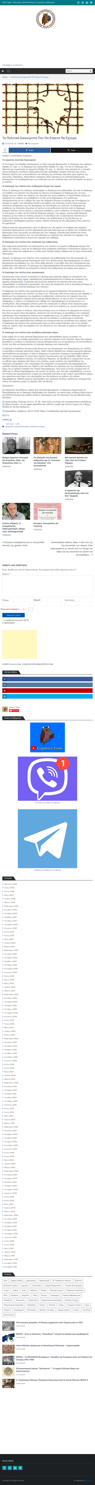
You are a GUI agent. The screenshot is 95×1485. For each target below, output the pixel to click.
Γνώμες (6, 1290)
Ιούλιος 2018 (9, 1241)
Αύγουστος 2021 (10, 1105)
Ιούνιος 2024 (9, 980)
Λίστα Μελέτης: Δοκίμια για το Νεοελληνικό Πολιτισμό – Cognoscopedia (48, 1346)
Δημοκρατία (9, 427)
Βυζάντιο (78, 1281)
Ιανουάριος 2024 (10, 998)
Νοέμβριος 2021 (10, 1094)
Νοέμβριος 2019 (10, 1182)
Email (37, 600)
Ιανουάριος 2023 (10, 1042)
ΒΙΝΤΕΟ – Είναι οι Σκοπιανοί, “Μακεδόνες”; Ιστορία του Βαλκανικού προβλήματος (52, 1334)
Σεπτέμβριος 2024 (11, 969)
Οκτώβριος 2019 (10, 1186)
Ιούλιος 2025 (9, 932)
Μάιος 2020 (9, 1160)
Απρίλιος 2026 (9, 899)
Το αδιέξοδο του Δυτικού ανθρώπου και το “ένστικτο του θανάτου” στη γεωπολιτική (47, 461)
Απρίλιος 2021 (9, 1119)
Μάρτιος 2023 (9, 1035)
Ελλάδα (43, 1290)
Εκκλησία (33, 1290)
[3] (21, 282)
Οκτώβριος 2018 (10, 1230)
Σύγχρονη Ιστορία (74, 1305)
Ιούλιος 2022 (9, 1064)
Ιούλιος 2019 (9, 1197)
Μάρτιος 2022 (9, 1079)
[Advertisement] (45, 46)
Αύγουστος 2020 (10, 1149)
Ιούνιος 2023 (9, 1024)
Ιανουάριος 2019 (10, 1219)
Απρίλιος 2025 (9, 943)
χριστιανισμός (9, 1315)
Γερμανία (24, 1286)
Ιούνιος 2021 (9, 1112)
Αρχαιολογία (31, 1281)
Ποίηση (42, 1305)
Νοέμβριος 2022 (10, 1050)
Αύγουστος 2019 (10, 1193)
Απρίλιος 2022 (9, 1075)
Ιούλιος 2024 (9, 976)
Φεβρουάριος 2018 (11, 1259)
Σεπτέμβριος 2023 (11, 1013)
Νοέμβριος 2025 (10, 917)
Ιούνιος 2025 (9, 935)
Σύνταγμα (41, 427)
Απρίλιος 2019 (9, 1208)
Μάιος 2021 (8, 1116)
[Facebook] (78, 2)
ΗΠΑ (5, 1295)
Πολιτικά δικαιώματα (22, 427)
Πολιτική (34, 427)
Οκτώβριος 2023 (10, 1009)
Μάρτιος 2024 (9, 991)
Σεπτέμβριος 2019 (11, 1189)
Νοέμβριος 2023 (10, 1005)
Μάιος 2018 (8, 1248)
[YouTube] (86, 2)
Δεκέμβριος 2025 (10, 913)
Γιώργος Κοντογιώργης (73, 1286)
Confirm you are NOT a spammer (15, 621)
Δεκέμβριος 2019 (10, 1178)
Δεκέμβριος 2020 (10, 1134)
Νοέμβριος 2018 (10, 1226)
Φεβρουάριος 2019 (11, 1215)
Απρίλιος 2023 (9, 1031)
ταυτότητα (86, 1310)
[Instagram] (82, 2)
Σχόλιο (6, 574)
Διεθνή (15, 1290)
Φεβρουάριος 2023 (11, 1039)
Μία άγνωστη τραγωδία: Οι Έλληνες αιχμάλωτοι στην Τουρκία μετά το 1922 (49, 1323)
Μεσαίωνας (20, 1300)
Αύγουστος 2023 (10, 1016)
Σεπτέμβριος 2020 (11, 1145)
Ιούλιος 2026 (9, 888)
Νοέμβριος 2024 (10, 961)
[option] (35, 2)
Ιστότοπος (69, 600)
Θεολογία (14, 1295)
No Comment (33, 144)
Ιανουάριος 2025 (10, 954)
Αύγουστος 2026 (10, 884)
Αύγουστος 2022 (10, 1061)
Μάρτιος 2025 (9, 947)
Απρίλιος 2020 (10, 1164)
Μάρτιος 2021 (9, 1123)
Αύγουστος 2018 (10, 1237)
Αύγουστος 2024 (10, 972)
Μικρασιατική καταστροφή (51, 1300)
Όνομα (5, 600)
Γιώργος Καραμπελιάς (53, 1286)
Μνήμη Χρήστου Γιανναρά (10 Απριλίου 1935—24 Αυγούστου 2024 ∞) (15, 460)
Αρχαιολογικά (44, 1281)
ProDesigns (89, 1481)
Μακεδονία (8, 1300)
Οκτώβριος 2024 (10, 965)
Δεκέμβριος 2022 (10, 1046)
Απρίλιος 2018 (9, 1252)
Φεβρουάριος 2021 (11, 1127)
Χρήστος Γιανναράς (47, 1310)
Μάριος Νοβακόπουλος (72, 1295)
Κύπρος (44, 1295)
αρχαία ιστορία (63, 1310)
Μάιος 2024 (9, 983)
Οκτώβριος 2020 (10, 1142)
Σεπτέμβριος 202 (10, 1267)
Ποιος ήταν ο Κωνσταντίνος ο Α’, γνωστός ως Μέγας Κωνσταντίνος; (38, 2)
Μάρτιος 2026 (9, 902)
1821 (5, 1281)
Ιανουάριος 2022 (10, 1086)
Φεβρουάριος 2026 (11, 906)
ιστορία (76, 1310)
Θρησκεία (25, 1295)
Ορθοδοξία (31, 1305)
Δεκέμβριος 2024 (10, 958)
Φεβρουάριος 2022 (11, 1083)
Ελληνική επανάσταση (75, 1290)
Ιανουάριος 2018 (10, 1263)
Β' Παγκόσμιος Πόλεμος (62, 1281)
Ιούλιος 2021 (9, 1108)
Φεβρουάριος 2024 (11, 994)
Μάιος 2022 (9, 1072)
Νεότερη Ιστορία (71, 1300)
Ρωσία (61, 1305)
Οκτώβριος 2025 (10, 921)
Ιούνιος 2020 (9, 1156)
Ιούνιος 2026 (9, 891)
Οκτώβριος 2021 (10, 1097)
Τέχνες (87, 1305)
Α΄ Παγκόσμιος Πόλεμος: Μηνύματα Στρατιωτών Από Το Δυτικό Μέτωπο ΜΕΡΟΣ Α (52, 1380)
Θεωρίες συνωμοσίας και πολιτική (46, 524)
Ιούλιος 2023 (9, 1020)
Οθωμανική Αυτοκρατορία (13, 1305)
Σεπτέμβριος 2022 (11, 1057)
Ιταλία (35, 1295)
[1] (42, 172)
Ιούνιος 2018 (9, 1245)
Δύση (24, 1290)
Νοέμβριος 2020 (10, 1138)
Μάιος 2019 (8, 1204)
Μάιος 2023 (9, 1027)
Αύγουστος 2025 (10, 928)
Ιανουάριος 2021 (10, 1131)
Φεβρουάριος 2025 (11, 950)
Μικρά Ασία (33, 1300)
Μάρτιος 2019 (9, 1211)
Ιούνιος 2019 (9, 1200)
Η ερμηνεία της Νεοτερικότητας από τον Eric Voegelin (77, 493)
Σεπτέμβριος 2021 (11, 1101)
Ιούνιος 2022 (9, 1068)
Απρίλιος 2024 (9, 987)
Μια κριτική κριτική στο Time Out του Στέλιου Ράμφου (76, 460)
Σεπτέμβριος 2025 (11, 924)
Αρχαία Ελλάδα (16, 1281)
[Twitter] (91, 2)
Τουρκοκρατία (18, 1310)
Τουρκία (7, 1310)
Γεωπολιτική (36, 1286)
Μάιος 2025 (9, 939)
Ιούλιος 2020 (9, 1153)
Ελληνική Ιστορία (56, 1290)
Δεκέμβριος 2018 (10, 1223)
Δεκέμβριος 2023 (10, 1002)
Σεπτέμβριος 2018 (11, 1234)
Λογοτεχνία (55, 1295)
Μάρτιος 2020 (9, 1167)
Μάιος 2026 (9, 895)
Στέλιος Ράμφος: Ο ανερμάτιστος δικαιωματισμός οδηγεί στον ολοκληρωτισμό (13, 527)
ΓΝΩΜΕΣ (20, 144)
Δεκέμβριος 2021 (10, 1090)
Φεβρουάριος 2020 (11, 1171)
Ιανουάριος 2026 (10, 910)
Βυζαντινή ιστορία (10, 1286)
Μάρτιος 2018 (9, 1256)
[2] (70, 203)
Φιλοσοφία (32, 1310)
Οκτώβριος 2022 (10, 1053)
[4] (38, 284)
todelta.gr (7, 420)
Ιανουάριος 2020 (10, 1175)
